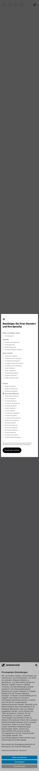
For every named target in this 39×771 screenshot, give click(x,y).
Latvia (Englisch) (10, 410)
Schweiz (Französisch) (11, 435)
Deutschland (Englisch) (12, 396)
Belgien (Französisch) (11, 389)
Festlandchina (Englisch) (12, 361)
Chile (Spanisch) (10, 345)
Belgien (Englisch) (10, 386)
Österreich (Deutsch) (11, 425)
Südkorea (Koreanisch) (11, 378)
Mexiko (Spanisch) (10, 347)
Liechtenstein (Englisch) (12, 413)
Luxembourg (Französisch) (13, 418)
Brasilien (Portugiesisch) (12, 342)
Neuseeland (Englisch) (11, 373)
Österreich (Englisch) (11, 427)
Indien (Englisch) (10, 368)
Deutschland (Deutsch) (12, 393)
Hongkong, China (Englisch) (13, 365)
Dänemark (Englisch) (11, 391)
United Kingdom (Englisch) (13, 437)
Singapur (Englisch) (11, 375)
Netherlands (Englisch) (12, 420)
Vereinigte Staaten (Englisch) (13, 349)
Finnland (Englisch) (10, 401)
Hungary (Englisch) (10, 406)
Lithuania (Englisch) (11, 415)
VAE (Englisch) (9, 336)
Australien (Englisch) (11, 356)
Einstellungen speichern (12, 450)
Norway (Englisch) (10, 423)
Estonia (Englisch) (10, 398)
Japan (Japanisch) (10, 370)
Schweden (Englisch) (11, 430)
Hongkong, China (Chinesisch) (14, 363)
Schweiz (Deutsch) (10, 432)
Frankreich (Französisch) (12, 403)
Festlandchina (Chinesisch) (13, 358)
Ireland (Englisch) (10, 408)
